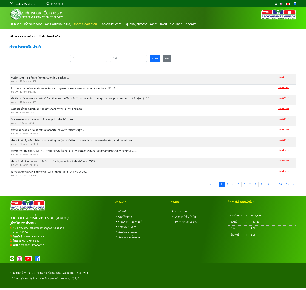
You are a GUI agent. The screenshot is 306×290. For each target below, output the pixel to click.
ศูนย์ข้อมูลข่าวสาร (136, 24)
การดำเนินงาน (158, 24)
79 (287, 184)
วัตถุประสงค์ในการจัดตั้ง (130, 221)
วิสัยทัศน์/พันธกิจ (127, 226)
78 (280, 184)
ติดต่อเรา (191, 24)
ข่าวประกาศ (181, 211)
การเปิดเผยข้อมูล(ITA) (58, 24)
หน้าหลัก (16, 24)
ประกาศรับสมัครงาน (111, 24)
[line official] (274, 4)
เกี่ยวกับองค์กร (33, 24)
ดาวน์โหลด (176, 24)
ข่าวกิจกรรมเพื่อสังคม (129, 237)
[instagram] (279, 4)
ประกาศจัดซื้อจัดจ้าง (185, 216)
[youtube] (286, 4)
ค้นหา (155, 58)
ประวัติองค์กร (125, 216)
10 (267, 184)
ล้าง (167, 58)
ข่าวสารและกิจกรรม (85, 24)
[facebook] (293, 4)
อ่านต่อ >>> (283, 77)
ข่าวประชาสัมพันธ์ (127, 232)
